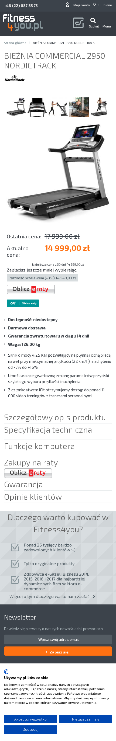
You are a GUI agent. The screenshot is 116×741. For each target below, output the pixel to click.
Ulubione (105, 5)
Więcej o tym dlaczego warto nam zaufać (49, 596)
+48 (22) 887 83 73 (21, 5)
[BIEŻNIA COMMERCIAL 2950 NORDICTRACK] (16, 107)
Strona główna (15, 42)
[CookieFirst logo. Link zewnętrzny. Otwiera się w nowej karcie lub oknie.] (6, 671)
